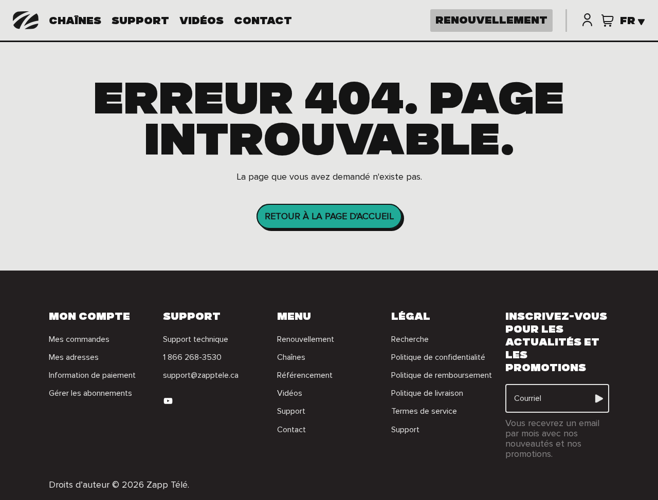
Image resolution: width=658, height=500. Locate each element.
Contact (263, 22)
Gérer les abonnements (90, 393)
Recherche (410, 339)
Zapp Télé (167, 484)
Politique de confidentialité (438, 357)
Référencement (305, 375)
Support (140, 22)
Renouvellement (305, 339)
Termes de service (424, 411)
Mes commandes (79, 339)
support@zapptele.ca (201, 375)
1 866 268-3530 (192, 357)
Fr (627, 22)
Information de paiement (92, 375)
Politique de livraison (427, 393)
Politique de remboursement (441, 375)
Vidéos (201, 22)
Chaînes (75, 22)
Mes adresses (74, 357)
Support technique (195, 339)
